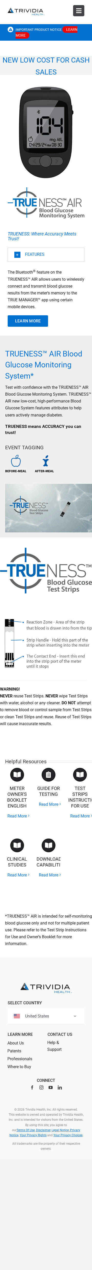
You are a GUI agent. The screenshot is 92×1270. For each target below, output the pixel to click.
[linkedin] (60, 1087)
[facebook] (32, 1087)
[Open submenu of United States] (74, 1016)
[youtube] (51, 1087)
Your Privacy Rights (33, 1135)
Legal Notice (60, 1130)
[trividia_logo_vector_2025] (26, 9)
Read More (17, 816)
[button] (46, 255)
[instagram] (41, 1087)
